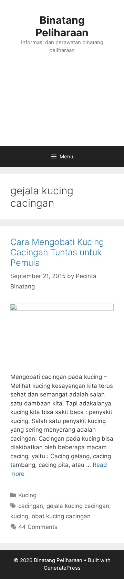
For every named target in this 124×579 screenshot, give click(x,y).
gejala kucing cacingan (77, 505)
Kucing (27, 495)
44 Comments (38, 526)
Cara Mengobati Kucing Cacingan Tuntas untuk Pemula (57, 252)
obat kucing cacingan (61, 516)
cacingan (30, 505)
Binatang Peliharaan (62, 26)
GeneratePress (62, 568)
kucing (19, 516)
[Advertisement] (62, 107)
